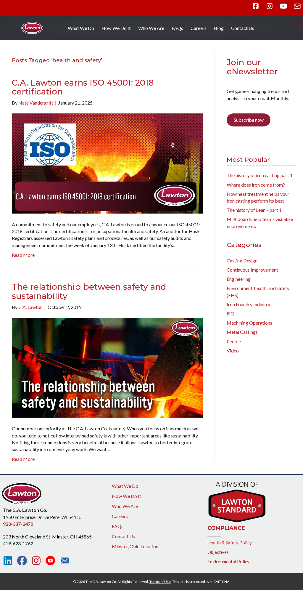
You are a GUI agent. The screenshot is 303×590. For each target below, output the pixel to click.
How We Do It (116, 28)
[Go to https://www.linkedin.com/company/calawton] (8, 561)
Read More (23, 255)
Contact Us (242, 28)
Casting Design (242, 260)
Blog (219, 28)
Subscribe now (249, 120)
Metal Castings (242, 332)
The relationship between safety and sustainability (89, 291)
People (234, 341)
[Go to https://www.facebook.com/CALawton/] (22, 561)
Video (233, 350)
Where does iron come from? (256, 184)
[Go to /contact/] (65, 561)
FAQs (177, 28)
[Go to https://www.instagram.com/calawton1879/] (36, 561)
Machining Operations (249, 323)
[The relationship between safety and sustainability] (107, 367)
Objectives (218, 552)
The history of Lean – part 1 (254, 210)
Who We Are (151, 28)
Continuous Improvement (252, 269)
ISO (230, 313)
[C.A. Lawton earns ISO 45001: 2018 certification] (107, 163)
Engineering (239, 279)
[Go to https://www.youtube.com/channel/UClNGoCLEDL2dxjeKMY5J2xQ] (50, 561)
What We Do (81, 28)
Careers (199, 28)
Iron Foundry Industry (248, 304)
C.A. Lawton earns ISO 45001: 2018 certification (83, 87)
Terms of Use (160, 581)
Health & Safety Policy (229, 542)
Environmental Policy (228, 561)
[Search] (296, 26)
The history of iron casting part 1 (260, 175)
